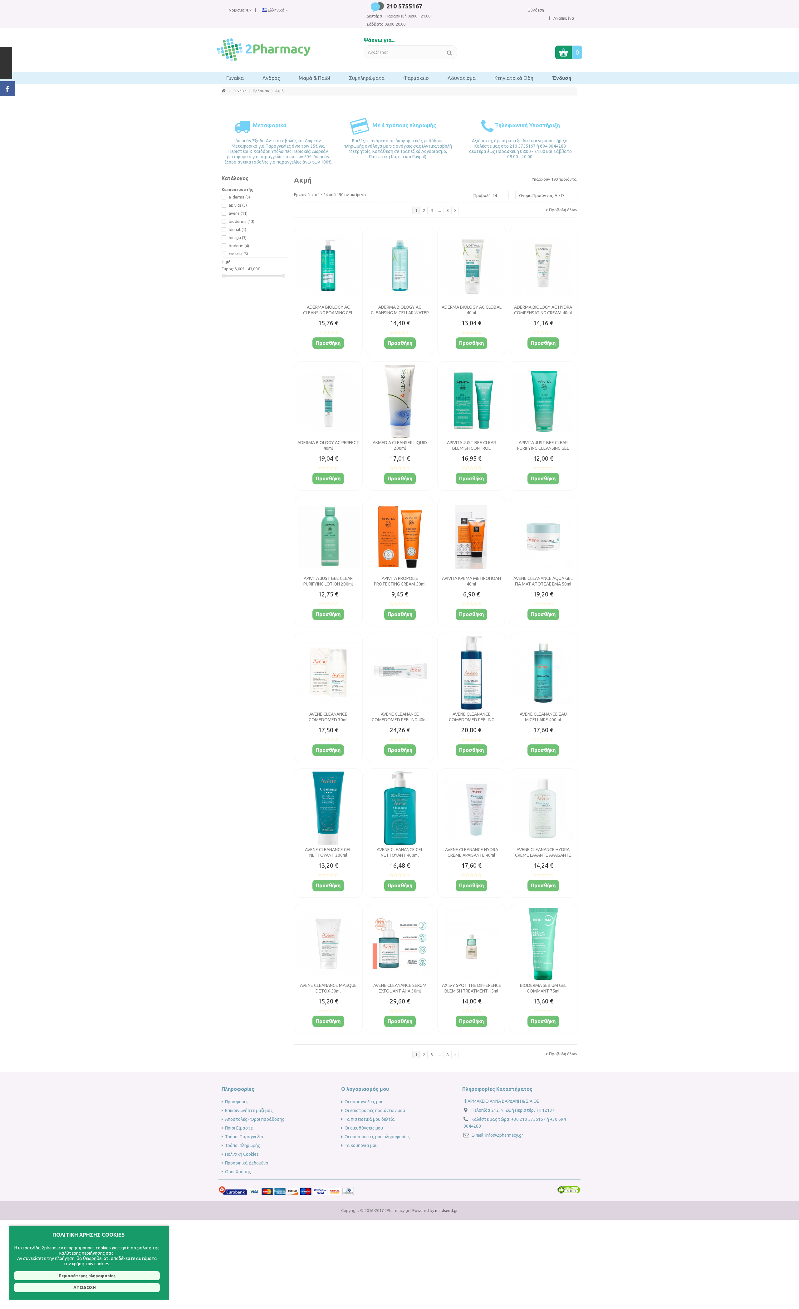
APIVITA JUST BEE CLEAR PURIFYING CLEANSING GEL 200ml (543, 448)
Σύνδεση (536, 10)
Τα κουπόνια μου (361, 1145)
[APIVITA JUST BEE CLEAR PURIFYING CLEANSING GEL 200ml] (543, 402)
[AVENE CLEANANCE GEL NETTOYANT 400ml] (400, 809)
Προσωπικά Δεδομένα (246, 1162)
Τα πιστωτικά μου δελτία (370, 1119)
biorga (238, 237)
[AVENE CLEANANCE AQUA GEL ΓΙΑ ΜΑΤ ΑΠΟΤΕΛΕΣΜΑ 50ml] (543, 537)
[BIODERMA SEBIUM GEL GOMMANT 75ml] (543, 944)
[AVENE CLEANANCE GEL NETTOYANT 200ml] (328, 809)
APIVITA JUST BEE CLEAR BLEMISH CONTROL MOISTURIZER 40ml (471, 448)
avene (238, 213)
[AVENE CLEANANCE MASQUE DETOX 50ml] (328, 944)
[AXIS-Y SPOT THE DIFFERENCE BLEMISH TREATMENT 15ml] (471, 944)
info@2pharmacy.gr (504, 1135)
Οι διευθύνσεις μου (364, 1127)
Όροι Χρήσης (238, 1171)
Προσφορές (236, 1101)
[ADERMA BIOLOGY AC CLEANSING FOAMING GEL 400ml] (328, 266)
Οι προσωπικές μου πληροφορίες (377, 1136)
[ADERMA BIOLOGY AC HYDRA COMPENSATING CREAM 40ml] (543, 266)
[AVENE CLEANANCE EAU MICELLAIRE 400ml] (543, 673)
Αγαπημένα (563, 18)
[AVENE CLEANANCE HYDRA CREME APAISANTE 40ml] (471, 809)
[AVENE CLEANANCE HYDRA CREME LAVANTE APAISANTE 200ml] (543, 809)
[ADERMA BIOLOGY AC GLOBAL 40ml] (471, 266)
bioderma (241, 221)
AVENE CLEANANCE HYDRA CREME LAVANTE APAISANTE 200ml (543, 855)
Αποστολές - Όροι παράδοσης (254, 1119)
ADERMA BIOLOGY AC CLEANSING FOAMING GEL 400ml (328, 313)
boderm (239, 245)
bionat (237, 229)
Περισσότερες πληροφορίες (87, 1275)
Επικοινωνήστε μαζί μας (249, 1110)
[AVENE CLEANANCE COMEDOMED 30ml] (328, 673)
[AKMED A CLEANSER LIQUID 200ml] (400, 402)
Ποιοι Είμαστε (239, 1127)
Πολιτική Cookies (242, 1154)
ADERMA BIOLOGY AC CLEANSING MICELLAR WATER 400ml (400, 313)
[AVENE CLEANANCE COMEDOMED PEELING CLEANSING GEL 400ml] (471, 673)
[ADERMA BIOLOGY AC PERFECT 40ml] (328, 402)
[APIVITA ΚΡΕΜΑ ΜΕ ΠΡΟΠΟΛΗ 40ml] (471, 537)
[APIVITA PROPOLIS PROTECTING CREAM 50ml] (400, 537)
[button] (235, 78)
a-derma (239, 197)
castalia (238, 254)
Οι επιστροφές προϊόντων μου (375, 1110)
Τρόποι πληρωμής (242, 1145)
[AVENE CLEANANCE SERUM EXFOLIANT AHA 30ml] (400, 944)
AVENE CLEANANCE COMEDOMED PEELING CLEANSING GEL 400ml (471, 720)
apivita (238, 205)
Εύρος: (228, 269)
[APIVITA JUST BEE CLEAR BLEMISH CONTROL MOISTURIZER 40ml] (471, 402)
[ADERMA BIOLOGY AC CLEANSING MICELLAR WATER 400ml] (400, 266)
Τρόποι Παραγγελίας (245, 1136)
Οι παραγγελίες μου (364, 1101)
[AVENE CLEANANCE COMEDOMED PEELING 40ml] (400, 673)
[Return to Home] (223, 91)
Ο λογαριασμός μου (365, 1089)
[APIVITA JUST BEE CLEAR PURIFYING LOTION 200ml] (328, 537)
